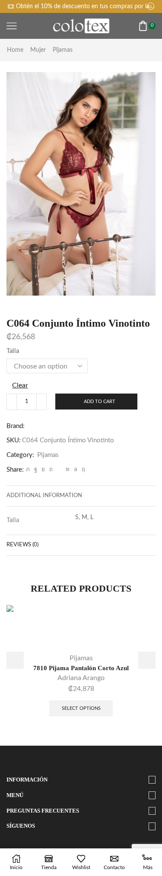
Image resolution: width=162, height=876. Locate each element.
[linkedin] (68, 470)
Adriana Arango (81, 677)
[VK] (43, 470)
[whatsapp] (75, 470)
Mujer (38, 50)
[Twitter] (28, 470)
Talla (12, 351)
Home (15, 50)
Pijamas (63, 50)
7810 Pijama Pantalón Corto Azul (81, 668)
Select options (81, 708)
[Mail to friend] (59, 470)
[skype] (82, 470)
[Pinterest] (51, 470)
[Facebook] (35, 470)
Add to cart (99, 401)
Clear (20, 385)
